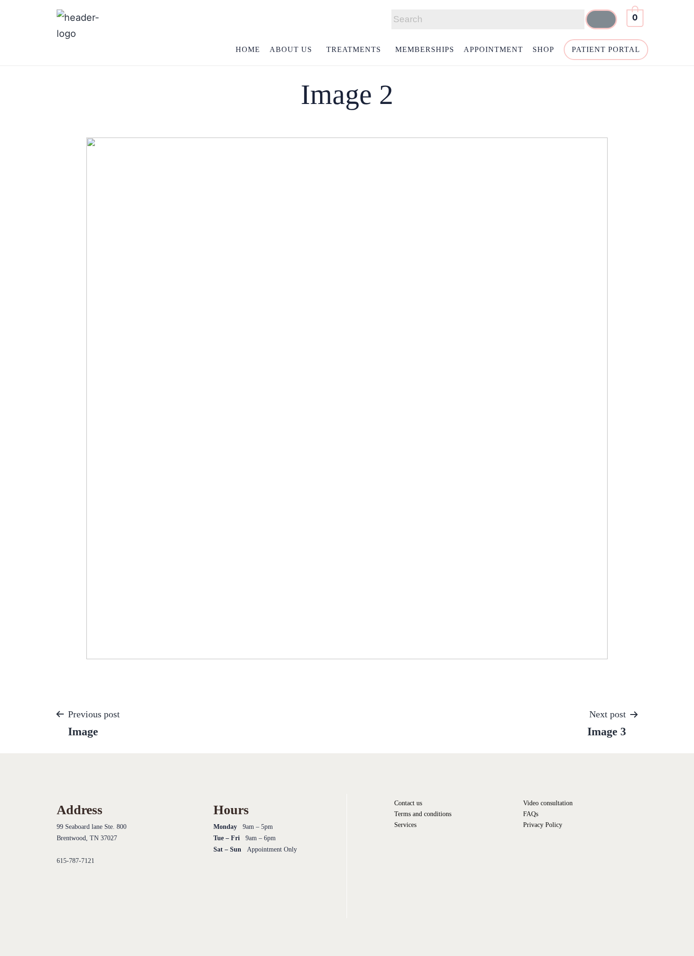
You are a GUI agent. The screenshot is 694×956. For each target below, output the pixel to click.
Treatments (353, 49)
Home (248, 49)
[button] (293, 49)
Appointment (493, 49)
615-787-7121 (75, 860)
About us (291, 49)
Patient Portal (606, 49)
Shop (543, 49)
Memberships (424, 49)
